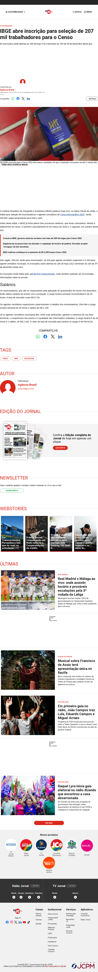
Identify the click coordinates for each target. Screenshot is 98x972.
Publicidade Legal (70, 926)
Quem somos (53, 914)
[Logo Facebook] (18, 99)
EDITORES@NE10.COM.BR (55, 966)
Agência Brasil (7, 90)
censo (5, 359)
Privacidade (52, 924)
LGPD (50, 933)
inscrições (29, 359)
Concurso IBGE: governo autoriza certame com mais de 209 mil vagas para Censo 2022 (42, 238)
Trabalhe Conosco (51, 950)
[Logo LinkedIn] (28, 99)
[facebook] (7, 922)
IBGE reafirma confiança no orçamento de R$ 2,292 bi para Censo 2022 (34, 252)
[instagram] (11, 922)
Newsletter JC (70, 920)
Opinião (38, 924)
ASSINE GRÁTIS (12, 491)
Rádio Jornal (85, 920)
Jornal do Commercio (85, 915)
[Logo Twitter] (23, 99)
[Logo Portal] (49, 12)
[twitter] (16, 922)
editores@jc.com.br (26, 389)
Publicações (52, 938)
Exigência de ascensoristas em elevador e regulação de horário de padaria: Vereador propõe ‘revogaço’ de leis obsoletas (45, 245)
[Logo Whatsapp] (12, 99)
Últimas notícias (38, 915)
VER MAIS (49, 823)
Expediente (52, 942)
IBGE (16, 359)
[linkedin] (20, 922)
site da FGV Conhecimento (42, 274)
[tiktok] (29, 922)
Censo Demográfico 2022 (72, 214)
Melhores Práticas (51, 928)
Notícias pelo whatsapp (71, 915)
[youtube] (24, 922)
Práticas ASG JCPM (53, 919)
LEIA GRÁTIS (60, 448)
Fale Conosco (53, 946)
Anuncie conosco (69, 932)
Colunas (39, 920)
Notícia (92, 99)
